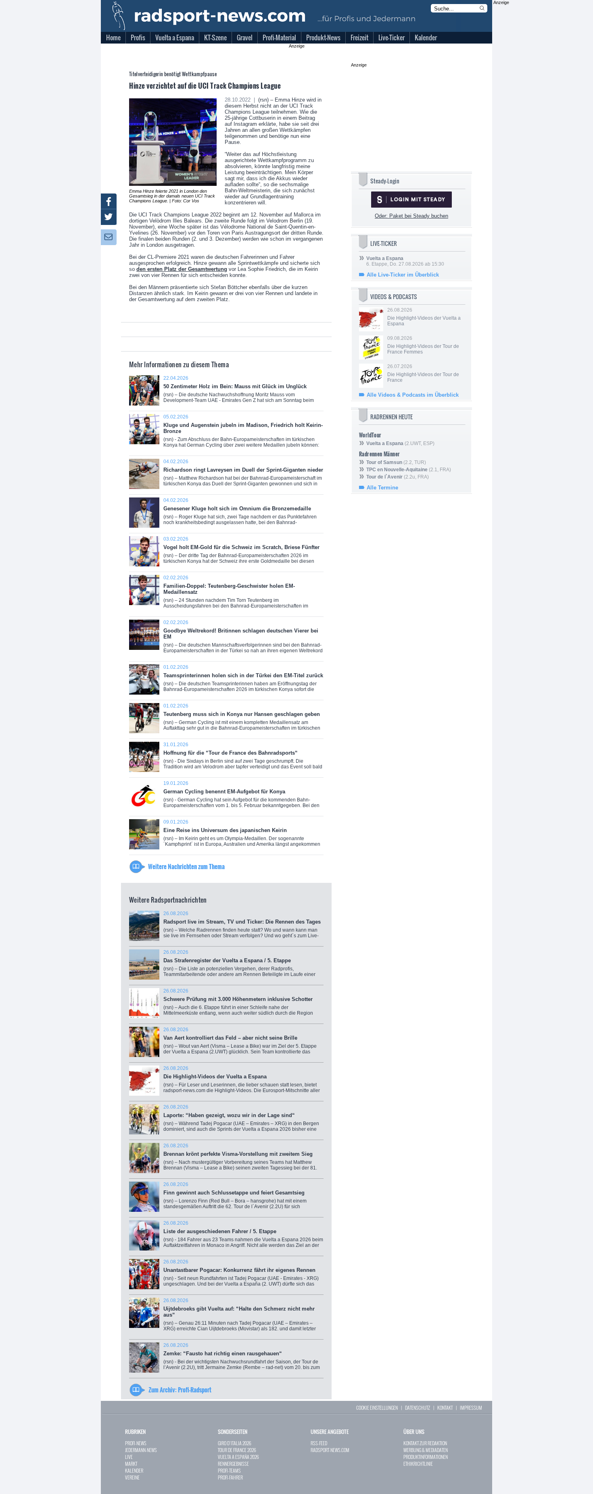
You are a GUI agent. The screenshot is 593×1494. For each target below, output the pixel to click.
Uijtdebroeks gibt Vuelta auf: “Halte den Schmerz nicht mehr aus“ (239, 1317)
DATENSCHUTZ (417, 1407)
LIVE (129, 1456)
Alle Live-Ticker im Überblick (403, 275)
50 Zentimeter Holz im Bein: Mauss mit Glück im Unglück (238, 393)
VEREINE (132, 1477)
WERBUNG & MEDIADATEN (425, 1449)
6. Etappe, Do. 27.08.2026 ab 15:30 (405, 261)
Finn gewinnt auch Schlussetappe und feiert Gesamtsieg (235, 1198)
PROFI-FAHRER (230, 1477)
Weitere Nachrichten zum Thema (186, 866)
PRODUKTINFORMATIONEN (425, 1456)
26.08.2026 (424, 317)
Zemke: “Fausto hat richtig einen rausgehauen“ (241, 1359)
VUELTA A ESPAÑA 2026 (238, 1456)
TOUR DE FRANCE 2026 (237, 1449)
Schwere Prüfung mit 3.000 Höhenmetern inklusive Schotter (240, 1005)
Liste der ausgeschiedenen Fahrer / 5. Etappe (243, 1237)
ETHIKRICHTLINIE (418, 1463)
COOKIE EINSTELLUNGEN (377, 1407)
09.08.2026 (423, 345)
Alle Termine (382, 488)
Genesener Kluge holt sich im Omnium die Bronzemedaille (240, 515)
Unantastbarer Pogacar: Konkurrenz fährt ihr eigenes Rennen (241, 1275)
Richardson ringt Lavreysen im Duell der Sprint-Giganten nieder (243, 475)
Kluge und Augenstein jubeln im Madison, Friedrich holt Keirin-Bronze (243, 434)
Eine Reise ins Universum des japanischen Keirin (241, 836)
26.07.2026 (423, 373)
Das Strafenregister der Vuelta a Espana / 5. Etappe (243, 966)
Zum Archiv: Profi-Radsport (179, 1389)
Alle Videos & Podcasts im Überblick (413, 395)
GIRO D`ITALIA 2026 (234, 1443)
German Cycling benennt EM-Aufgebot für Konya (241, 797)
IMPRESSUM (471, 1407)
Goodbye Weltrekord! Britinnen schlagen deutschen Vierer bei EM (243, 639)
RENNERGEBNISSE (233, 1463)
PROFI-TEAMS (229, 1470)
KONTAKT (445, 1407)
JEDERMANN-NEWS (141, 1449)
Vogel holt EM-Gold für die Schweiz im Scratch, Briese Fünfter (241, 553)
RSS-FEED (319, 1443)
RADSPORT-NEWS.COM (330, 1449)
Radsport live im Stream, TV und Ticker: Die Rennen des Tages (242, 927)
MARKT (131, 1463)
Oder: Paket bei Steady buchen (411, 216)
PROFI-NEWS (135, 1443)
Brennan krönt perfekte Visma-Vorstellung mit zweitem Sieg (240, 1159)
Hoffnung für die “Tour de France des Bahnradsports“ (242, 758)
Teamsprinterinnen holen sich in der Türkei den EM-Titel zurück (243, 681)
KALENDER (134, 1470)
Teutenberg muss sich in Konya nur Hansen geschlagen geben (241, 720)
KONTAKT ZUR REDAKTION (425, 1443)
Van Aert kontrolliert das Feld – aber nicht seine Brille (240, 1043)
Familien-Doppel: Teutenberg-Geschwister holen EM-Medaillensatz (236, 596)
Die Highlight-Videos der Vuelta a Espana (241, 1082)
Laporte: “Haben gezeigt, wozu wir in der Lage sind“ (241, 1121)
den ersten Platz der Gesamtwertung (181, 269)
